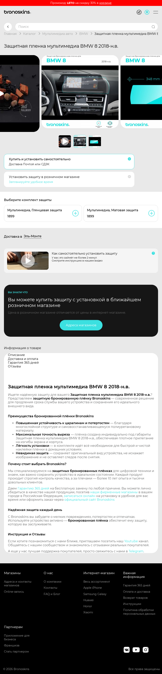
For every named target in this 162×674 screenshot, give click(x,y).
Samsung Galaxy (94, 594)
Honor (87, 606)
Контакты (50, 588)
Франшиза (11, 645)
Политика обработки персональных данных (139, 612)
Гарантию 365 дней (33, 488)
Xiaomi (88, 612)
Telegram (136, 551)
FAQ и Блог (52, 594)
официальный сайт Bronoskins (89, 500)
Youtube (131, 541)
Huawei (88, 600)
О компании (52, 581)
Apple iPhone (92, 588)
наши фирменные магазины (114, 492)
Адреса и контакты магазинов (17, 583)
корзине (105, 3)
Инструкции (132, 604)
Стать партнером (16, 651)
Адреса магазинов (81, 325)
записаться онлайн (79, 496)
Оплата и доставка (136, 591)
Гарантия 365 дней (136, 585)
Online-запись (14, 591)
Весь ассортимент (96, 581)
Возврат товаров (135, 598)
